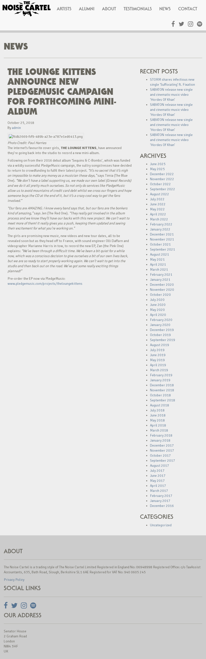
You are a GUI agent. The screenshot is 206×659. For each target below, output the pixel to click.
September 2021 (162, 249)
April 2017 (158, 486)
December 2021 (162, 234)
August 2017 (159, 465)
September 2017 (162, 460)
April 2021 (158, 264)
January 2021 (160, 279)
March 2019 (159, 370)
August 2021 (159, 254)
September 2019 (162, 340)
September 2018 (162, 400)
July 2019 (157, 350)
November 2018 (162, 390)
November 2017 (162, 450)
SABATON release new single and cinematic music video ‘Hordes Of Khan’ (171, 94)
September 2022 (162, 189)
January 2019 (160, 380)
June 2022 (158, 204)
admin (16, 128)
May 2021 (157, 259)
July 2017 (157, 470)
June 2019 (158, 355)
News (165, 9)
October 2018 (160, 395)
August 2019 (159, 345)
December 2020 (162, 285)
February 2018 (161, 435)
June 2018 (158, 415)
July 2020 (157, 300)
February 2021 (161, 274)
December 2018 (162, 385)
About (109, 9)
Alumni (86, 9)
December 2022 (162, 174)
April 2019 (158, 365)
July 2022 (157, 199)
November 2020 (162, 290)
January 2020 (160, 325)
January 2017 (160, 501)
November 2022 (162, 179)
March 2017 (159, 491)
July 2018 (157, 410)
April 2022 (158, 214)
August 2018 (159, 405)
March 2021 (159, 269)
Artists (64, 9)
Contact (187, 9)
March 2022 (159, 219)
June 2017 (158, 476)
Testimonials (138, 9)
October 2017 (160, 455)
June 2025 (158, 164)
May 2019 (157, 360)
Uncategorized (161, 525)
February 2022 (161, 224)
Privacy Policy (14, 580)
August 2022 (159, 194)
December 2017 (162, 445)
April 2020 (158, 315)
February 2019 (161, 375)
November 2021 (162, 239)
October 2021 (160, 244)
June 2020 (158, 305)
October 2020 (160, 295)
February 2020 (161, 320)
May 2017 (157, 481)
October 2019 (160, 335)
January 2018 (160, 440)
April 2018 (158, 425)
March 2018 (159, 430)
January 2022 (160, 229)
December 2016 (162, 506)
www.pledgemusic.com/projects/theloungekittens (45, 283)
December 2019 (162, 330)
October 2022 (160, 184)
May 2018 (157, 420)
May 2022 (157, 209)
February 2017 (161, 496)
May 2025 (157, 169)
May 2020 (157, 310)
